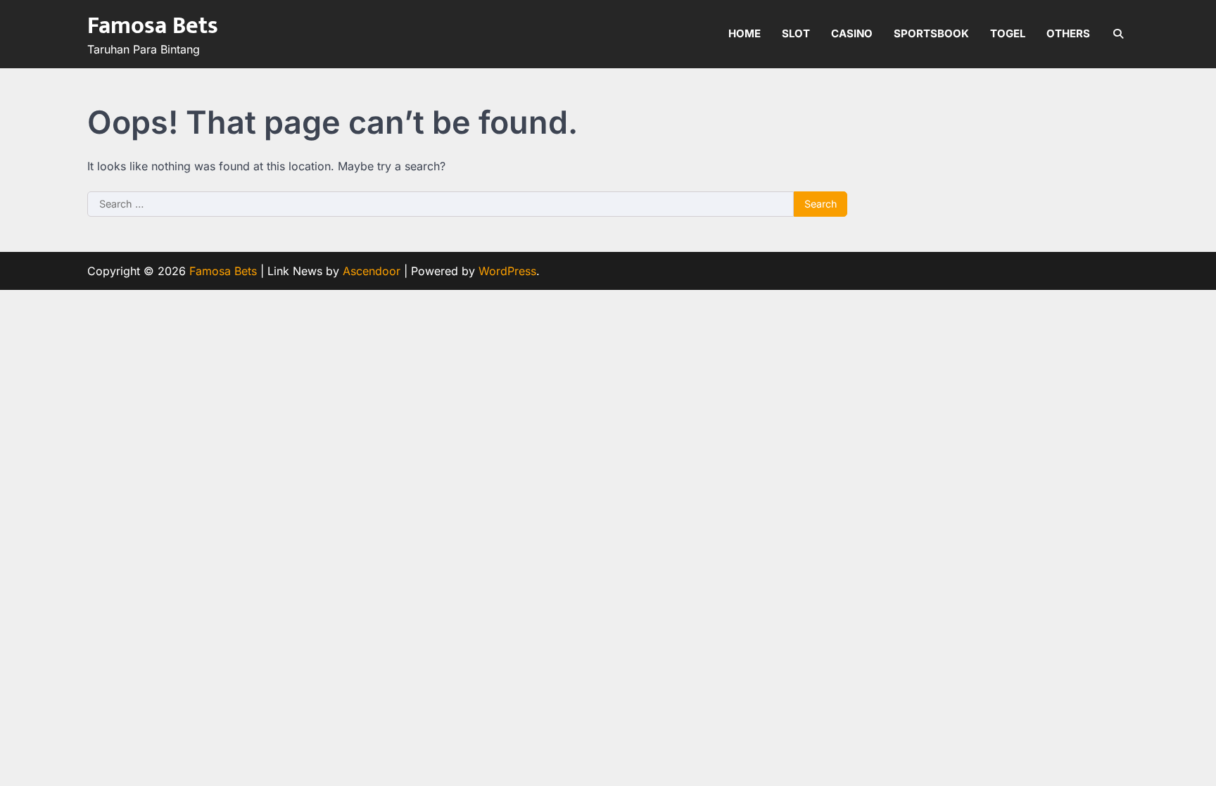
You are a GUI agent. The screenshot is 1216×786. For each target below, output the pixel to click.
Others (1068, 33)
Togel (1007, 33)
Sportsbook (931, 33)
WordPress (507, 271)
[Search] (1118, 33)
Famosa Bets (152, 26)
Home (744, 33)
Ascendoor (371, 271)
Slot (796, 33)
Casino (852, 33)
